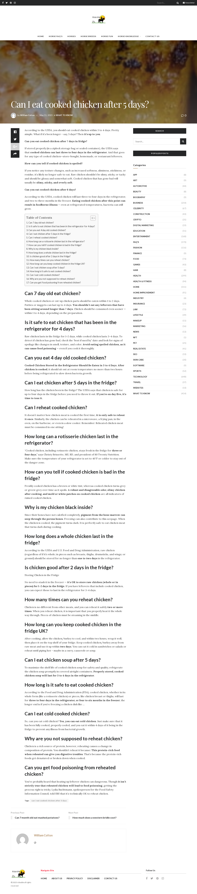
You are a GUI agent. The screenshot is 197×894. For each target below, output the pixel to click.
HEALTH (137, 275)
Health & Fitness (142, 281)
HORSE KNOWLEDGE (128, 36)
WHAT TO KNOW (64, 115)
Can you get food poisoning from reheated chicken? (55, 282)
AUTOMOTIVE (140, 186)
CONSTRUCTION (141, 214)
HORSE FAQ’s (55, 36)
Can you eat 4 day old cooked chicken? (47, 230)
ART (135, 180)
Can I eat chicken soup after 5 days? (47, 267)
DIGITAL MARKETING (143, 225)
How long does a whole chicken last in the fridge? (52, 252)
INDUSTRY (138, 298)
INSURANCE (139, 303)
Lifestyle (138, 315)
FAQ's (136, 242)
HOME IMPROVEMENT (144, 292)
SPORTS (137, 371)
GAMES (136, 264)
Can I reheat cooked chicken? (42, 237)
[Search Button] (177, 3)
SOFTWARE (138, 365)
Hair (135, 270)
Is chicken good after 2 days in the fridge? (50, 256)
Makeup (137, 320)
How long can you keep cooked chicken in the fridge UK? (57, 263)
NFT (135, 337)
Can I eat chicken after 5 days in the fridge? (49, 234)
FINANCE (137, 253)
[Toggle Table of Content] (91, 218)
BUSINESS (138, 203)
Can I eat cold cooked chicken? (45, 275)
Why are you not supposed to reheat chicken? (52, 279)
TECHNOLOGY (140, 376)
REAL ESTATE (139, 348)
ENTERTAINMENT (141, 236)
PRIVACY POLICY (75, 878)
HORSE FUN (107, 36)
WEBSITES (138, 388)
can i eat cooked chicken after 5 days (49, 800)
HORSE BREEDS (88, 36)
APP (135, 175)
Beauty (137, 191)
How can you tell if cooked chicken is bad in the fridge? (55, 245)
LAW (135, 309)
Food (136, 259)
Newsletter (190, 3)
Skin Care (138, 360)
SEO (135, 354)
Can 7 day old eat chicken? (41, 222)
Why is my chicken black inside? (43, 248)
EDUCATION (139, 231)
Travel (137, 382)
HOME (41, 36)
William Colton (27, 115)
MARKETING (139, 326)
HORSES (71, 36)
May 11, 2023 (46, 115)
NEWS (136, 331)
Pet (135, 343)
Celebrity (138, 208)
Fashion (137, 247)
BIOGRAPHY (139, 197)
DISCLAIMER (93, 878)
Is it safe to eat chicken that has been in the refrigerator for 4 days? (61, 226)
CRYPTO (137, 219)
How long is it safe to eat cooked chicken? (50, 271)
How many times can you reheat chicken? (50, 260)
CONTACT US (152, 36)
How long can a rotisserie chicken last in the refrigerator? (56, 241)
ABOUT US (57, 878)
